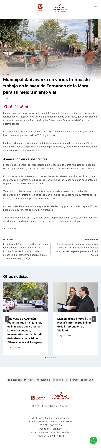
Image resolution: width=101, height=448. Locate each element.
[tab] (45, 357)
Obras (6, 74)
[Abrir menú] (95, 6)
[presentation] (25, 297)
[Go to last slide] (7, 319)
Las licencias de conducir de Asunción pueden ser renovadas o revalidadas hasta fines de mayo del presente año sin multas (76, 247)
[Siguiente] (94, 319)
